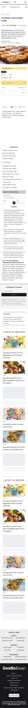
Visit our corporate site (21, 702)
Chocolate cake (20, 647)
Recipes (7, 14)
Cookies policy (14, 685)
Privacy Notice (20, 300)
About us (14, 673)
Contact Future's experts (14, 675)
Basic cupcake (7, 649)
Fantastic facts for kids (7, 640)
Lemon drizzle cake (7, 647)
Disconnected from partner (20, 659)
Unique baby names (15, 6)
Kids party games (20, 640)
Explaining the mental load (20, 656)
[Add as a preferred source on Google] (14, 695)
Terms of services (19, 298)
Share (6, 107)
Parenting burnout (7, 656)
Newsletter (23, 107)
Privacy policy (14, 683)
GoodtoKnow (6, 41)
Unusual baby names (20, 637)
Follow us (15, 107)
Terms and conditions (14, 680)
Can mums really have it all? (7, 659)
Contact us (14, 678)
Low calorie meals (20, 649)
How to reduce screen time (7, 637)
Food (2, 14)
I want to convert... (7, 195)
